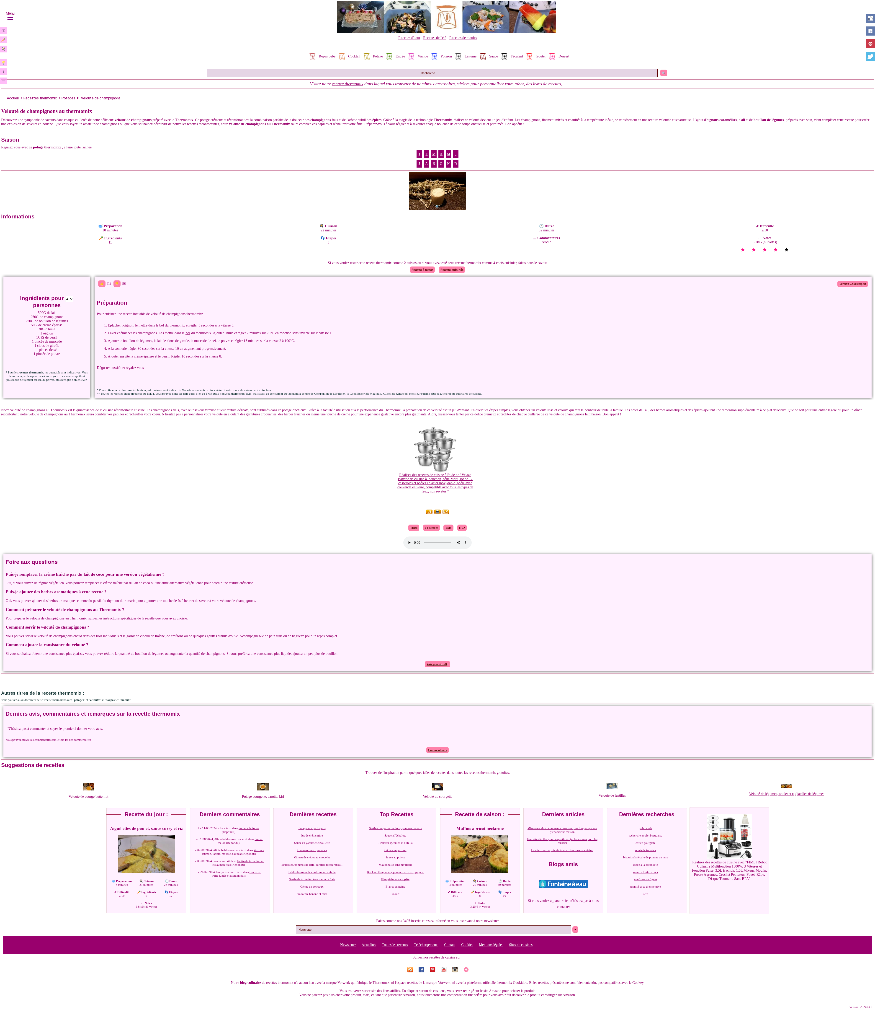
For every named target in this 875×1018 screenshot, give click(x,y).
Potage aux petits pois (312, 828)
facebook (421, 969)
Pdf (429, 513)
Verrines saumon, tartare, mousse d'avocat (233, 851)
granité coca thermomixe (645, 886)
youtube (443, 969)
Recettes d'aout (409, 38)
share (870, 31)
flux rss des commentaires (75, 739)
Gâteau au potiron (395, 850)
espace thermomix (347, 83)
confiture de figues (645, 879)
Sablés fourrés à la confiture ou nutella (312, 872)
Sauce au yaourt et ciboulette (312, 842)
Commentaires (437, 750)
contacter (563, 906)
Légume (470, 56)
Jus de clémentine (312, 835)
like (870, 18)
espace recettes (407, 982)
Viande (423, 56)
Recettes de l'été (434, 38)
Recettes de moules (463, 38)
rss (409, 969)
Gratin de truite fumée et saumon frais (238, 862)
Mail (445, 513)
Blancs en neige (395, 886)
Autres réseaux (465, 969)
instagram (454, 969)
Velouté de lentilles (612, 795)
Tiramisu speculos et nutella (395, 842)
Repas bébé (327, 56)
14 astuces (431, 527)
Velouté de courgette (437, 796)
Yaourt (395, 894)
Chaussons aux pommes (312, 850)
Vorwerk (343, 982)
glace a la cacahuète (645, 864)
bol (161, 325)
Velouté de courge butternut (88, 796)
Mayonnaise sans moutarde (395, 864)
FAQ (462, 527)
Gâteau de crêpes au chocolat (312, 857)
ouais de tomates (645, 850)
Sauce (493, 56)
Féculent (517, 56)
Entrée (400, 56)
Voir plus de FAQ (437, 664)
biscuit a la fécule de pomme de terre (645, 857)
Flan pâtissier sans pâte (395, 879)
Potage (378, 56)
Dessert (563, 56)
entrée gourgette (646, 842)
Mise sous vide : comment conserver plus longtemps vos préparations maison (562, 830)
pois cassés (645, 828)
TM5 (448, 527)
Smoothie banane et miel (312, 894)
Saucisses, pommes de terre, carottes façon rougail (311, 864)
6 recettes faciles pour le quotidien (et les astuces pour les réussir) (562, 840)
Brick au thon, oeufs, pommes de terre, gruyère (395, 872)
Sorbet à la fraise (249, 828)
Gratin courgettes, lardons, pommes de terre (395, 828)
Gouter (541, 56)
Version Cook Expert (852, 283)
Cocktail (354, 56)
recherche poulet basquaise (645, 835)
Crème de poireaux (312, 886)
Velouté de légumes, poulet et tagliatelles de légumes (786, 794)
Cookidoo (520, 982)
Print (437, 513)
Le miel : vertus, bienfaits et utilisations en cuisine (562, 850)
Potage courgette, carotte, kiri (263, 796)
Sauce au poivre (395, 857)
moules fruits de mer (645, 872)
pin (432, 969)
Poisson (446, 56)
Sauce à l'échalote (395, 835)
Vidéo (414, 527)
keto (645, 894)
